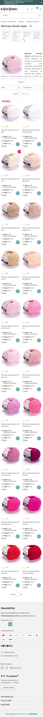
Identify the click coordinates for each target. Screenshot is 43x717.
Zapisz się (10, 624)
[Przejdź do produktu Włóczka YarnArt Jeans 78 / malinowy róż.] (32, 405)
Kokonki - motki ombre (8, 21)
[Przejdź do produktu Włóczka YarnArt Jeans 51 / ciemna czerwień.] (32, 552)
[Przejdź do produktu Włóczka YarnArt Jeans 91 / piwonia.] (32, 454)
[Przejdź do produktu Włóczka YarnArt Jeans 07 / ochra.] (11, 258)
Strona (15, 94)
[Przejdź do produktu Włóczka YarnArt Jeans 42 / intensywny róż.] (11, 503)
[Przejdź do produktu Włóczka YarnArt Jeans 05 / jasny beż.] (32, 160)
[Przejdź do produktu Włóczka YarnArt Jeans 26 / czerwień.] (11, 552)
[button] (39, 15)
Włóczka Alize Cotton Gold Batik (16, 36)
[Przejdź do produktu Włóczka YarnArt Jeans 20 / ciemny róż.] (11, 405)
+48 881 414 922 (9, 652)
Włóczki (21, 21)
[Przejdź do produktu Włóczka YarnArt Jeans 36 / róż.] (32, 307)
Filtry (3, 87)
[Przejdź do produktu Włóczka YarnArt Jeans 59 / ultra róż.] (32, 503)
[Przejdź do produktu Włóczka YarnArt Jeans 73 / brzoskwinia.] (32, 258)
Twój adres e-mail (7, 620)
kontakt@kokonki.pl (11, 656)
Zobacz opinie (8, 687)
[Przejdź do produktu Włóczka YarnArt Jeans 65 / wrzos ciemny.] (11, 454)
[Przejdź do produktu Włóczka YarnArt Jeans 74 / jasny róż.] (11, 356)
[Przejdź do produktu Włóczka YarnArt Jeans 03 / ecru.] (11, 160)
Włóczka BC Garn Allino (26, 34)
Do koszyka (18, 144)
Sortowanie (27, 87)
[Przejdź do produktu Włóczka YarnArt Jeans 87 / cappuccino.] (32, 209)
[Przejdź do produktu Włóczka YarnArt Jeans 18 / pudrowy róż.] (11, 307)
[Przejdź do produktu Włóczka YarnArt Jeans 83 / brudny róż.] (32, 356)
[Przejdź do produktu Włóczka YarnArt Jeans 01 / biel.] (11, 111)
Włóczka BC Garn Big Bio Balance (37, 35)
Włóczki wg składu (33, 21)
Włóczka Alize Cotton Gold (6, 35)
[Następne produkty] (25, 594)
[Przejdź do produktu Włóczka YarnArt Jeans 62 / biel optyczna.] (32, 111)
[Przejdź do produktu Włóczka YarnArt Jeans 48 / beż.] (11, 209)
